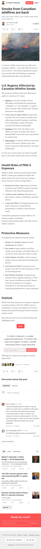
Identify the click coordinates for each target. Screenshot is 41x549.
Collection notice (33, 535)
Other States (10, 140)
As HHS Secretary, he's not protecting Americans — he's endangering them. (14, 463)
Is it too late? (6, 498)
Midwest (8, 100)
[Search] (37, 451)
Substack (11, 545)
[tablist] (10, 386)
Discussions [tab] (17, 451)
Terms (25, 535)
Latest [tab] (9, 451)
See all (5, 507)
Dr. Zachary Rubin (12, 22)
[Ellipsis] (38, 403)
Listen (37, 24)
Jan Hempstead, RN (12, 430)
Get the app (30, 540)
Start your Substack (15, 540)
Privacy (19, 535)
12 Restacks (25, 364)
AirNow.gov (9, 245)
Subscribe (29, 3)
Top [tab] (4, 451)
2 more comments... (8, 441)
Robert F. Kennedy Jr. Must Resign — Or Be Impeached (13, 458)
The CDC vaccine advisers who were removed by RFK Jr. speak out (14, 476)
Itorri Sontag (10, 404)
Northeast (9, 129)
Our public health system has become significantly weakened (14, 482)
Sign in (37, 3)
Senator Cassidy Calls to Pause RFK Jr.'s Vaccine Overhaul (15, 494)
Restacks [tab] (15, 386)
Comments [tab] (6, 386)
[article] (20, 463)
